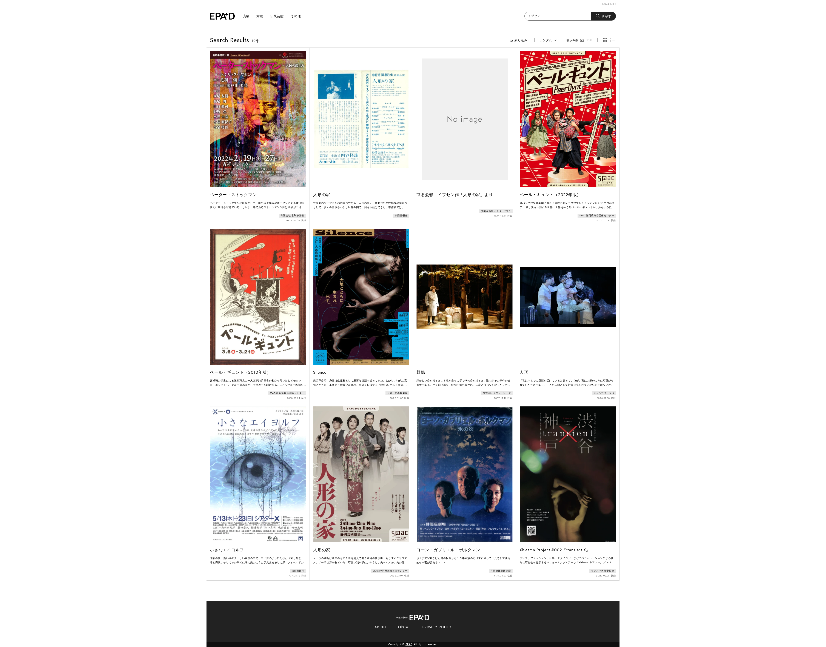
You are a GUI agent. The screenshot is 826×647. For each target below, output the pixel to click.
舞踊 (259, 16)
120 (589, 40)
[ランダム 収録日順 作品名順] (548, 40)
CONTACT (404, 627)
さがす (606, 16)
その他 (296, 16)
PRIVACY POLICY (437, 627)
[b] (612, 40)
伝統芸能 (277, 16)
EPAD (408, 644)
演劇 (246, 16)
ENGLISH (608, 4)
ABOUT (380, 627)
